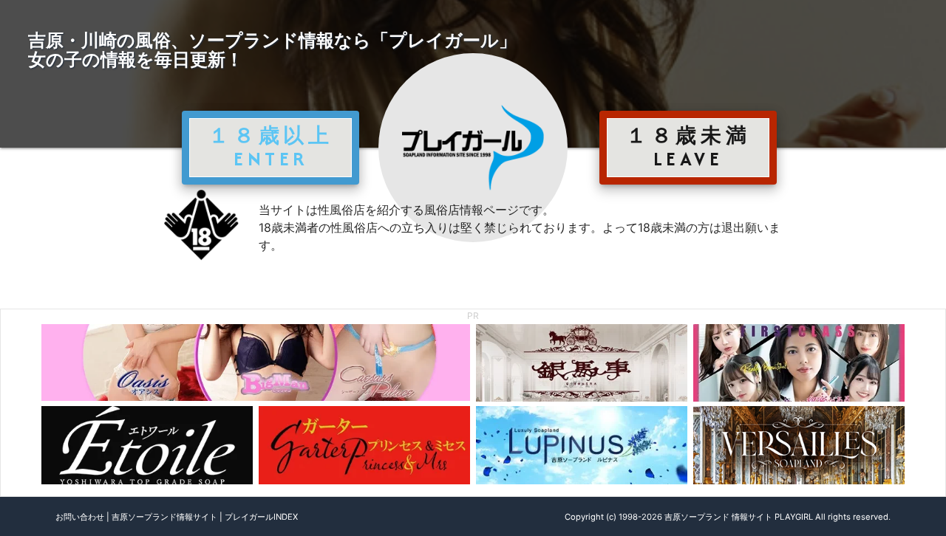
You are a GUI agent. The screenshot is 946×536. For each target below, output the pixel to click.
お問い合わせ (79, 517)
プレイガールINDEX (261, 517)
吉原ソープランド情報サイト (164, 517)
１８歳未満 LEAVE (688, 147)
